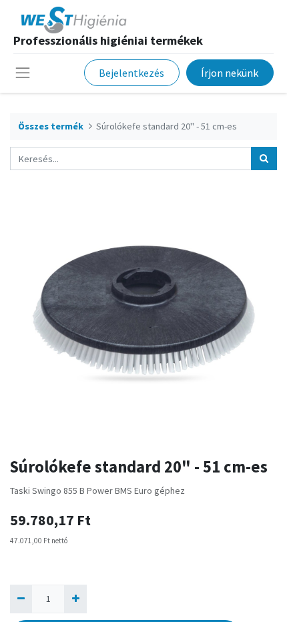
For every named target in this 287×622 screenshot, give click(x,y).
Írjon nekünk (229, 72)
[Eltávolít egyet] (21, 599)
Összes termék (50, 126)
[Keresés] (264, 158)
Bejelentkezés (131, 72)
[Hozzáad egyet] (75, 599)
